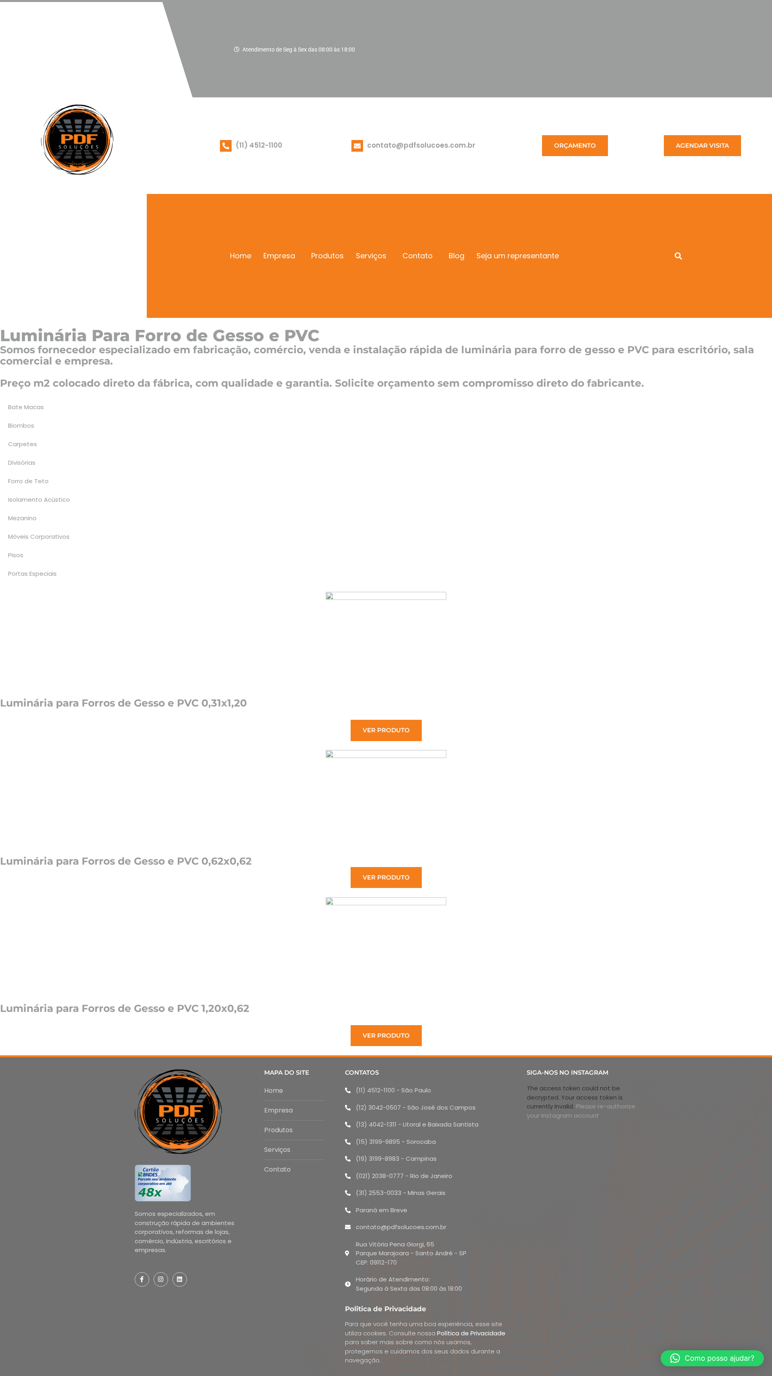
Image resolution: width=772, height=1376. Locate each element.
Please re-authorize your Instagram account (581, 1111)
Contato (417, 256)
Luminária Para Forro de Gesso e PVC (159, 335)
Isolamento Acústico (39, 499)
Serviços (371, 256)
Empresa (279, 256)
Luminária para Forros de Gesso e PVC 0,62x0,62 (126, 861)
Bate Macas (26, 407)
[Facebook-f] (142, 1279)
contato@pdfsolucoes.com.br (421, 145)
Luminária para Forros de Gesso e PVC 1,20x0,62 (124, 1008)
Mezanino (22, 518)
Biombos (21, 425)
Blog (456, 256)
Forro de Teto (28, 481)
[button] (678, 255)
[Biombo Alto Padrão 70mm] (386, 803)
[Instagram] (161, 1279)
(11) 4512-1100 (259, 145)
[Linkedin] (179, 1279)
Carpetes (22, 444)
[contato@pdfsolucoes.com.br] (357, 146)
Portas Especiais (32, 573)
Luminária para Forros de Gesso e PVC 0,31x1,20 (123, 703)
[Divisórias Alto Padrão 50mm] (386, 645)
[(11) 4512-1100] (226, 146)
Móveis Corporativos (39, 536)
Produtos (327, 256)
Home (240, 256)
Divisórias (21, 462)
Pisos (15, 555)
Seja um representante (517, 256)
